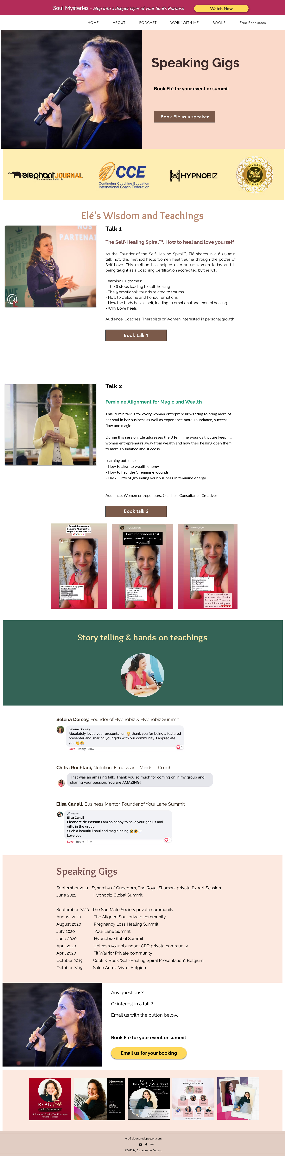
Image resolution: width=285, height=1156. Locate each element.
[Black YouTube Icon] (140, 1144)
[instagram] (152, 1144)
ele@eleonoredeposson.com (143, 1138)
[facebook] (146, 1144)
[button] (252, 23)
